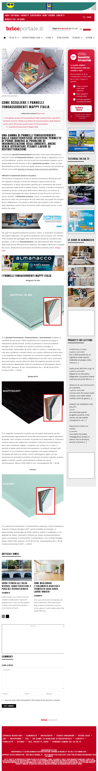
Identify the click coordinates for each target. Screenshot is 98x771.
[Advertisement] (46, 640)
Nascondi (41, 113)
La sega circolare (81, 297)
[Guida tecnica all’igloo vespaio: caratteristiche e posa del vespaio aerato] (17, 570)
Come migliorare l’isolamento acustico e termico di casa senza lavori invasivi (47, 587)
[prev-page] (3, 616)
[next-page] (7, 616)
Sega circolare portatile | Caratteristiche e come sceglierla (81, 255)
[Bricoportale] (24, 28)
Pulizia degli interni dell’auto (81, 195)
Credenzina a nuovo (78, 349)
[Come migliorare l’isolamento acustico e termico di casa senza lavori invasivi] (49, 570)
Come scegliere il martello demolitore (81, 276)
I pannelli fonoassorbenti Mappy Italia (22, 127)
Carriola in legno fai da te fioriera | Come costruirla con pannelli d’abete (81, 174)
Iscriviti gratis (79, 108)
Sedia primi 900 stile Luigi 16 (81, 368)
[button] (87, 17)
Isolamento (6, 593)
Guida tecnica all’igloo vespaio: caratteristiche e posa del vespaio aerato (16, 586)
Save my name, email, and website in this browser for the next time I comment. (32, 700)
